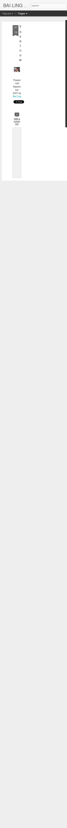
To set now (20, 43)
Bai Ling (17, 96)
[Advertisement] (39, 76)
